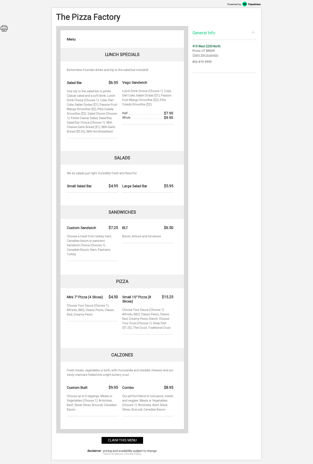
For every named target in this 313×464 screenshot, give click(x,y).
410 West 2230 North (206, 46)
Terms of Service (113, 453)
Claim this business (205, 55)
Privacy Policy (133, 453)
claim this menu (122, 440)
